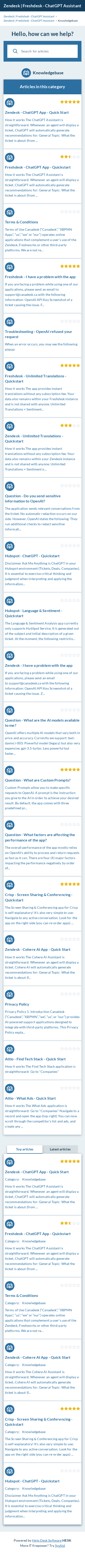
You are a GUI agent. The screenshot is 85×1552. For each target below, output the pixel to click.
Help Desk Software (47, 1540)
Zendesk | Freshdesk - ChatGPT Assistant (42, 5)
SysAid (60, 1546)
